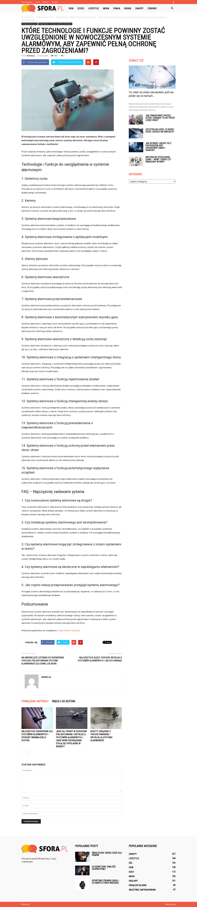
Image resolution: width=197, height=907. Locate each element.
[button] (172, 8)
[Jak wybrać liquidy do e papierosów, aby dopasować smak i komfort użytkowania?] (136, 147)
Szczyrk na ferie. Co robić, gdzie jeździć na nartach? (160, 130)
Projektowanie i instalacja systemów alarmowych (55, 24)
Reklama (45, 2)
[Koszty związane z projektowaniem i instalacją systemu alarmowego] (106, 718)
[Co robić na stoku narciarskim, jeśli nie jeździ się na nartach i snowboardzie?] (152, 77)
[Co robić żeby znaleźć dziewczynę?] (82, 870)
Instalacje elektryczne (29, 24)
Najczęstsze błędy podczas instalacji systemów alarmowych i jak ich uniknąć (100, 659)
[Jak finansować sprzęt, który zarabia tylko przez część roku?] (136, 119)
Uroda (127, 8)
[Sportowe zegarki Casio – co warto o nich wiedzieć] (82, 884)
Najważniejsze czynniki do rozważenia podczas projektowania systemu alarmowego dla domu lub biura (42, 660)
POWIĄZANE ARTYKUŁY (35, 701)
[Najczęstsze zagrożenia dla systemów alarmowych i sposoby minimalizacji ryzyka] (37, 718)
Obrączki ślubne (138, 885)
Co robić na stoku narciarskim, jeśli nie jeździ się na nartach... (151, 94)
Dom (71, 8)
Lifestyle (93, 8)
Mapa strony (170, 904)
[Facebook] (173, 2)
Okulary (133, 880)
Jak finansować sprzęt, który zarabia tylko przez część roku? (160, 118)
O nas (37, 2)
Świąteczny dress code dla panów (107, 853)
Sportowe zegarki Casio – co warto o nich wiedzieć (106, 881)
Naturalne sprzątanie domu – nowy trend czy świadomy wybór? (158, 159)
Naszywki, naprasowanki (142, 889)
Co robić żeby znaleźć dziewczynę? (104, 867)
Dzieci (80, 8)
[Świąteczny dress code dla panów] (82, 857)
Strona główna (26, 2)
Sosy (131, 871)
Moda (106, 8)
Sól (131, 863)
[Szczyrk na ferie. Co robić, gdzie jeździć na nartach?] (136, 133)
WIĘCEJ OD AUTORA (63, 701)
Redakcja (31, 56)
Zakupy (139, 8)
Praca (116, 8)
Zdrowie (152, 8)
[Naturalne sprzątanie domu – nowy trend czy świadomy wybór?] (136, 161)
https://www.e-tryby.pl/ (69, 630)
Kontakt (55, 2)
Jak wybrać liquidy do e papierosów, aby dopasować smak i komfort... (158, 147)
